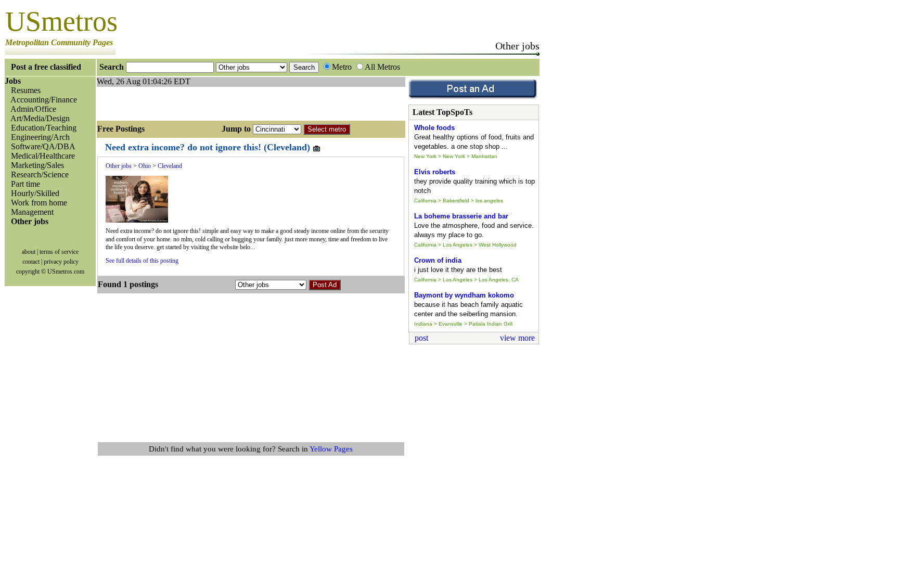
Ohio (144, 166)
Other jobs (119, 166)
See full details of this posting (142, 260)
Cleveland (170, 166)
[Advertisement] (218, 102)
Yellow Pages (331, 449)
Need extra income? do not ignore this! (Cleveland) (209, 147)
